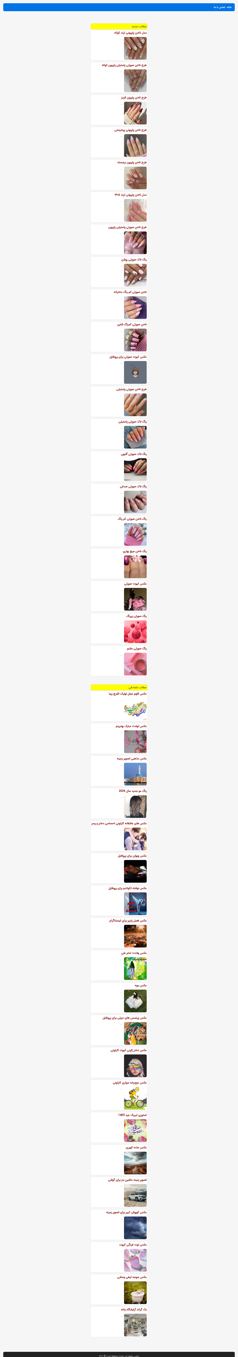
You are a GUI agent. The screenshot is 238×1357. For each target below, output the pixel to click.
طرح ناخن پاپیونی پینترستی (130, 130)
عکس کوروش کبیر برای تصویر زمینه (126, 1212)
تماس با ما (219, 7)
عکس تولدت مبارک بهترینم (131, 726)
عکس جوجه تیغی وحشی (132, 1277)
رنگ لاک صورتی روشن (134, 259)
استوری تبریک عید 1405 (132, 1115)
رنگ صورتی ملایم (137, 648)
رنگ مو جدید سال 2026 (133, 791)
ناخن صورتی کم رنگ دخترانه (130, 292)
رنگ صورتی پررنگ (136, 616)
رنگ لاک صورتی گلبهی (134, 454)
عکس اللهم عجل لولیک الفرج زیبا (128, 693)
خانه (229, 7)
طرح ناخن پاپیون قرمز (134, 97)
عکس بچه (141, 985)
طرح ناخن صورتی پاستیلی (131, 389)
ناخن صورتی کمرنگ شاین (132, 324)
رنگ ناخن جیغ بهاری (135, 551)
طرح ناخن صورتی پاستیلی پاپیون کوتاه (124, 65)
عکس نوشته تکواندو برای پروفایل (127, 888)
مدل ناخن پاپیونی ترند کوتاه (130, 32)
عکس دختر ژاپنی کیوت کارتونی (129, 1050)
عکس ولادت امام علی (134, 953)
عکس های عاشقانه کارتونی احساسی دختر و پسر (119, 823)
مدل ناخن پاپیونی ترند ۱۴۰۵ (130, 195)
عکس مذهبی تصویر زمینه (132, 758)
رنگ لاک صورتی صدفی (133, 486)
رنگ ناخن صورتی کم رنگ (132, 519)
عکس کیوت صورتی (135, 583)
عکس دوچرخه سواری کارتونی (130, 1082)
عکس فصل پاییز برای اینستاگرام (128, 920)
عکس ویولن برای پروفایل (132, 856)
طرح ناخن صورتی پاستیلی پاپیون (127, 227)
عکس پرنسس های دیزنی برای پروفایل (125, 1018)
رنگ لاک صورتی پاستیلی (133, 421)
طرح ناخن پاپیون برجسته (132, 162)
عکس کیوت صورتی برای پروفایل (128, 357)
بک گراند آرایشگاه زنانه (134, 1309)
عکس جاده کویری (136, 1147)
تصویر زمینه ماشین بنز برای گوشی (127, 1180)
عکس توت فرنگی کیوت (133, 1244)
